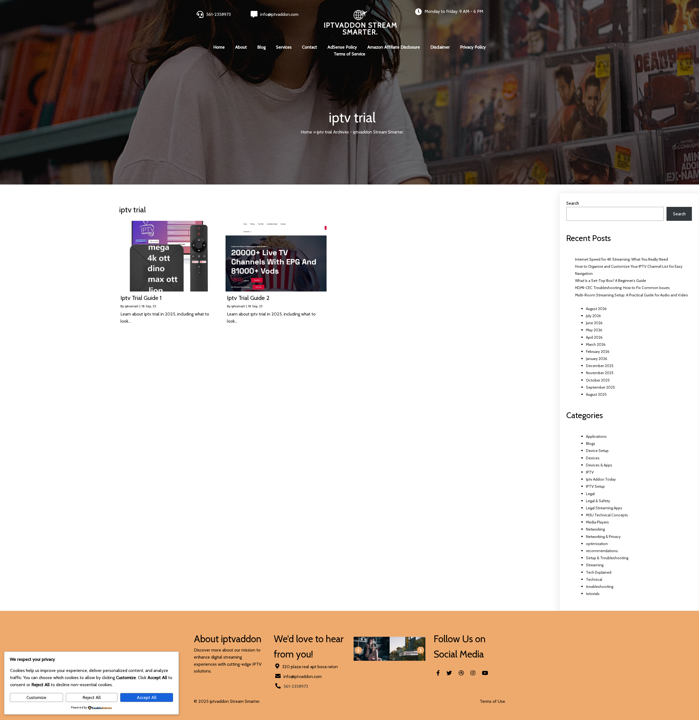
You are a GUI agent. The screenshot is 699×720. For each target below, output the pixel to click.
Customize (36, 697)
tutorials (593, 593)
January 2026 (596, 358)
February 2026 (597, 351)
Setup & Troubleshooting (607, 557)
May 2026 (594, 330)
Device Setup (597, 450)
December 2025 (600, 365)
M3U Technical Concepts (607, 515)
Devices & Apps (599, 465)
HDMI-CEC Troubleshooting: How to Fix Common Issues (622, 287)
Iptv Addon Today (601, 479)
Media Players (597, 522)
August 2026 (596, 308)
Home (306, 132)
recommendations (602, 550)
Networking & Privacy (603, 536)
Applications (596, 436)
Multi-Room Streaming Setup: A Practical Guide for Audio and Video (631, 295)
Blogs (590, 443)
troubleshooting (599, 586)
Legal (590, 493)
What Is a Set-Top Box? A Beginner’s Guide (610, 280)
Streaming (594, 565)
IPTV (590, 472)
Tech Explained (598, 572)
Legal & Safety (598, 500)
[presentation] (358, 650)
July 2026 (593, 315)
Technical (594, 579)
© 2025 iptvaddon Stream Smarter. (227, 701)
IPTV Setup (595, 486)
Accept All (146, 697)
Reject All (91, 697)
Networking (595, 529)
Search (572, 203)
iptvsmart (131, 306)
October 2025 (598, 380)
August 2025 (596, 394)
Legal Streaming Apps (604, 507)
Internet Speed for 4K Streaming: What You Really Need (621, 259)
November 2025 (600, 372)
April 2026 (594, 337)
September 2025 (600, 387)
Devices (593, 458)
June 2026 (594, 322)
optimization (597, 543)
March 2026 (596, 344)
